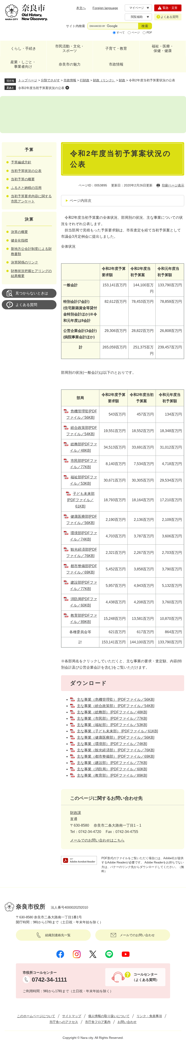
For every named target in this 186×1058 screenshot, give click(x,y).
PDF (149, 32)
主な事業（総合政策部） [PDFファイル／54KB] (115, 706)
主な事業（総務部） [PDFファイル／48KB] (112, 712)
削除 (67, 87)
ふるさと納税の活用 (26, 188)
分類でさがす (50, 80)
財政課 (75, 813)
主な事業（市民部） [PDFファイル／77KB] (112, 718)
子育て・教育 (116, 48)
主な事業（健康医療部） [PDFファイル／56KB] (115, 737)
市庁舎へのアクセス (63, 1022)
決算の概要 (19, 232)
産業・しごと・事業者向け (23, 64)
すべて (121, 32)
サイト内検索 (75, 26)
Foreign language (105, 8)
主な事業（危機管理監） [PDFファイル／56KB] (115, 699)
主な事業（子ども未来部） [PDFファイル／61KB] (117, 731)
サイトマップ (71, 1016)
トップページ (27, 80)
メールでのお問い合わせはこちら (97, 840)
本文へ (81, 8)
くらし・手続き (23, 48)
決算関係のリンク (24, 262)
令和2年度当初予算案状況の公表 (41, 88)
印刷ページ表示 (173, 185)
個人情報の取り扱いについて (109, 1016)
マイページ (136, 7)
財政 (122, 80)
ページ (136, 32)
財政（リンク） (104, 80)
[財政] (93, 114)
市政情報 (116, 64)
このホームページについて (36, 1016)
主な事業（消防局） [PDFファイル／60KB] (112, 769)
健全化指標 (19, 240)
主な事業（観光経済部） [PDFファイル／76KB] (115, 750)
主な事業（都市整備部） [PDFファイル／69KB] (115, 756)
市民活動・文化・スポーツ (69, 48)
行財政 (84, 80)
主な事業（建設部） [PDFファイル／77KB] (112, 763)
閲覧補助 (137, 17)
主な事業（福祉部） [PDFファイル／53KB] (112, 725)
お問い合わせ (127, 1022)
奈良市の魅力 (70, 64)
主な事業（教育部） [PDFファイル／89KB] (112, 775)
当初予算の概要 (23, 179)
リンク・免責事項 (149, 1016)
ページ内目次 (80, 200)
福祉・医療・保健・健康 (163, 48)
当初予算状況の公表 (26, 171)
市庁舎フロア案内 (97, 1022)
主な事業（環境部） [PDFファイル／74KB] (112, 744)
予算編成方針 (21, 162)
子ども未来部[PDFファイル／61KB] (81, 500)
